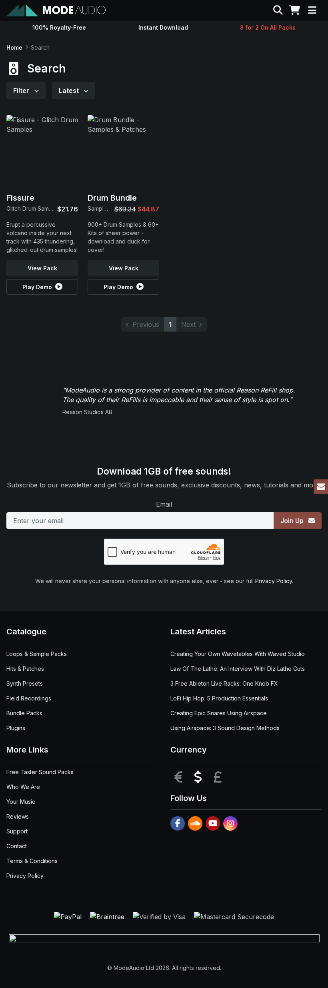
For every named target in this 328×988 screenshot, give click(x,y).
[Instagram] (230, 823)
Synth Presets (24, 683)
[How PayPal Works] (69, 916)
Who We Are (23, 786)
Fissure (20, 198)
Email (164, 504)
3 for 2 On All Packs (268, 27)
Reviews (17, 816)
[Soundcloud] (195, 823)
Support (17, 831)
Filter (22, 91)
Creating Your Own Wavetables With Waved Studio (237, 653)
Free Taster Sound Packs (40, 772)
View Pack (42, 268)
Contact (16, 846)
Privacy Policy (273, 581)
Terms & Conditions (32, 860)
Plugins (15, 727)
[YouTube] (213, 823)
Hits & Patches (25, 668)
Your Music (20, 801)
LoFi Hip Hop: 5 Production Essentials (219, 698)
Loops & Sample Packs (36, 653)
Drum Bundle (112, 198)
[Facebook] (177, 823)
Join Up (292, 521)
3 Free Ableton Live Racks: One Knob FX (224, 683)
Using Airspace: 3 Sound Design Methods (225, 727)
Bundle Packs (24, 713)
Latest (69, 91)
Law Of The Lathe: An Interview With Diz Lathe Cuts (237, 668)
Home (14, 47)
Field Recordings (28, 698)
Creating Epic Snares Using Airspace (218, 713)
